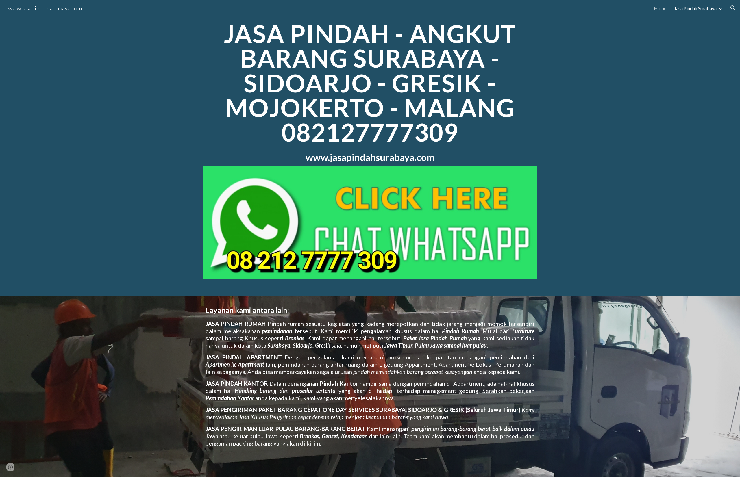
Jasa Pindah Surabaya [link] (695, 8)
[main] (370, 91)
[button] (733, 8)
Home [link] (660, 8)
